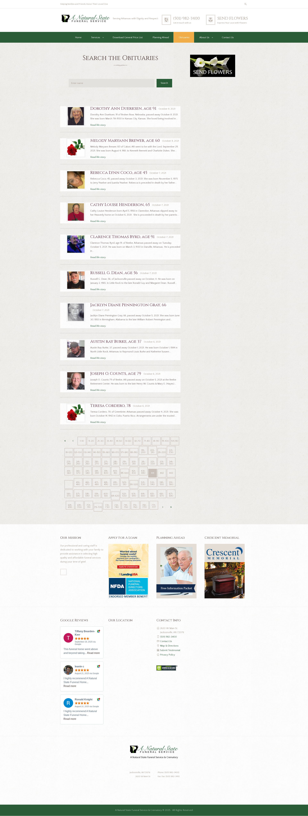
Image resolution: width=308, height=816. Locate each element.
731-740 (116, 506)
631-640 (134, 494)
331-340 (161, 462)
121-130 (78, 452)
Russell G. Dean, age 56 (114, 273)
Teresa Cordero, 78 (110, 405)
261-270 (97, 462)
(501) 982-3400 (186, 18)
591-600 (96, 494)
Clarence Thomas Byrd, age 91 (122, 236)
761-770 (144, 506)
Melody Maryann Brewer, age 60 (125, 140)
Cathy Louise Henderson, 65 (120, 204)
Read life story (98, 125)
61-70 (138, 441)
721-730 (107, 506)
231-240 (69, 462)
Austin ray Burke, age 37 (115, 341)
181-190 (133, 452)
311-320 (143, 462)
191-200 (143, 451)
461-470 (87, 483)
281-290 (115, 462)
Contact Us (228, 37)
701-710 (88, 506)
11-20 (91, 441)
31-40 (110, 441)
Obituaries (184, 37)
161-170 (115, 452)
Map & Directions (169, 645)
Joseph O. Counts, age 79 (115, 373)
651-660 (152, 494)
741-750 (126, 506)
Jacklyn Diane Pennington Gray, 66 (128, 305)
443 (171, 473)
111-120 (69, 452)
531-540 (152, 483)
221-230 (171, 451)
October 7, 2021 (158, 173)
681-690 (70, 506)
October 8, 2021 (167, 108)
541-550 (162, 483)
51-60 (128, 441)
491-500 (115, 483)
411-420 (124, 473)
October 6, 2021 (152, 341)
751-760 (135, 506)
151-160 (106, 452)
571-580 (78, 494)
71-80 (147, 441)
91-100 (165, 441)
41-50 (119, 441)
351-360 (69, 472)
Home (78, 37)
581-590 (87, 494)
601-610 (106, 494)
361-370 (78, 472)
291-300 (124, 462)
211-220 (162, 452)
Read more (93, 653)
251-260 (87, 462)
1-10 (82, 441)
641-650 (143, 494)
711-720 (98, 507)
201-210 (152, 451)
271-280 (106, 462)
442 (162, 473)
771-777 (154, 506)
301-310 (134, 462)
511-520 (134, 484)
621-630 (124, 494)
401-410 (115, 472)
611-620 (115, 495)
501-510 (124, 483)
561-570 (69, 494)
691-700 (79, 506)
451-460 (78, 483)
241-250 (78, 462)
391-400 (106, 472)
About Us (204, 37)
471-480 (97, 483)
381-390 (96, 472)
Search (164, 83)
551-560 (171, 483)
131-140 (87, 452)
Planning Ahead (161, 37)
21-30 (100, 441)
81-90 (156, 441)
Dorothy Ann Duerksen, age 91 (123, 108)
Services (95, 37)
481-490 (106, 483)
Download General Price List (128, 37)
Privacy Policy (167, 654)
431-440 (143, 472)
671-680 (171, 494)
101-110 (174, 441)
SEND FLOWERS (232, 18)
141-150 (96, 452)
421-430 (134, 472)
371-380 (87, 472)
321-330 (152, 462)
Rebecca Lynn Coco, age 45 (118, 172)
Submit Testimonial (170, 650)
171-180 (124, 452)
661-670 (162, 494)
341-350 (171, 462)
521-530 (143, 483)
